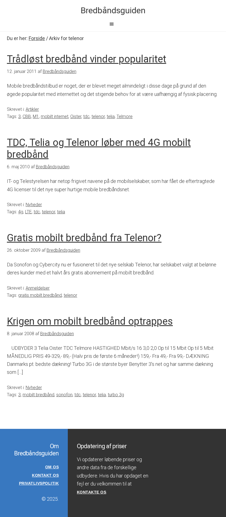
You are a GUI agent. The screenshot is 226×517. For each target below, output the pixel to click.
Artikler (32, 109)
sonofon (64, 394)
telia (111, 116)
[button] (113, 24)
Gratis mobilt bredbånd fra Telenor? (84, 238)
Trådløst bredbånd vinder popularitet (86, 59)
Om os (52, 467)
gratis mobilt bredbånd (40, 295)
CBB (27, 116)
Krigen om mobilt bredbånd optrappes (90, 321)
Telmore (125, 116)
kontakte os (91, 492)
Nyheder (34, 204)
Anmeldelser (38, 288)
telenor (98, 116)
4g (20, 211)
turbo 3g (116, 394)
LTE (28, 211)
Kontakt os (45, 475)
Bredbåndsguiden (113, 10)
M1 (36, 116)
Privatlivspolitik (39, 483)
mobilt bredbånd (38, 394)
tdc (86, 116)
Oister (75, 116)
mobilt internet (54, 116)
